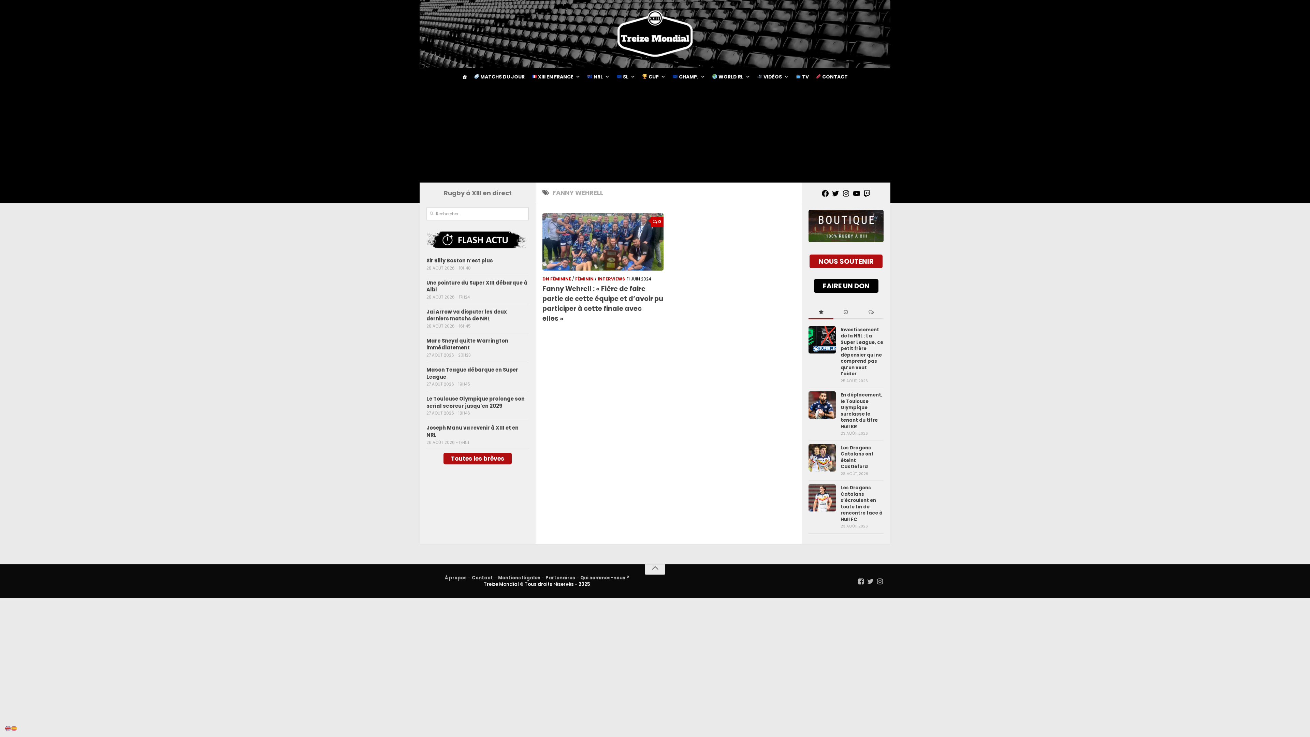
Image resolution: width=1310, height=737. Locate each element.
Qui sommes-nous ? (604, 578)
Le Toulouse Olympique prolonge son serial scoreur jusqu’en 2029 (475, 402)
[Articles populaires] (821, 312)
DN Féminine (556, 279)
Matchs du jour (502, 76)
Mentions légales (519, 578)
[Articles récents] (845, 312)
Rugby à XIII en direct (478, 193)
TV (805, 76)
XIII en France (555, 76)
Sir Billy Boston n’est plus (459, 260)
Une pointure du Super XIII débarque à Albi (476, 286)
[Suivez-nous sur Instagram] (880, 581)
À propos (456, 578)
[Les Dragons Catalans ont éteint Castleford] (822, 458)
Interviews (611, 279)
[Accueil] (464, 76)
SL (625, 76)
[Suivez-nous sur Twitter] (870, 581)
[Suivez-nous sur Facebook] (861, 581)
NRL (598, 76)
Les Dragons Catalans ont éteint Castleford (857, 457)
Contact (834, 76)
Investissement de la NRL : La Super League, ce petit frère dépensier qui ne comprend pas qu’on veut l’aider (862, 352)
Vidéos (772, 76)
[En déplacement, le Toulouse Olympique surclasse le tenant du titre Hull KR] (822, 405)
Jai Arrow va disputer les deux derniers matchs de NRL (466, 315)
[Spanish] (14, 728)
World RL (730, 76)
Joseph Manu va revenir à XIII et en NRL (472, 431)
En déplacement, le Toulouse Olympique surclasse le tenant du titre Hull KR (862, 411)
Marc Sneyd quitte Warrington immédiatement (467, 344)
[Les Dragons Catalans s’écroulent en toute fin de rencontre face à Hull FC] (822, 497)
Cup (653, 76)
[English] (8, 728)
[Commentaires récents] (871, 312)
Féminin (584, 279)
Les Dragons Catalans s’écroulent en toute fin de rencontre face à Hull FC (862, 503)
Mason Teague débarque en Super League (472, 373)
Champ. (688, 76)
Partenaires (560, 578)
